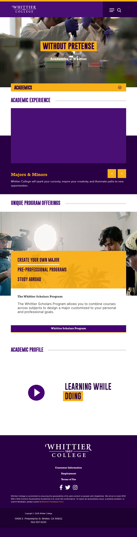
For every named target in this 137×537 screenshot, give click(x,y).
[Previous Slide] (112, 173)
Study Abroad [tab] (29, 279)
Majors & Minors (29, 175)
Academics (23, 87)
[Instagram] (75, 487)
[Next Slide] (122, 173)
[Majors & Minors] (68, 135)
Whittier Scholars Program (68, 328)
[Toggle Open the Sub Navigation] (117, 9)
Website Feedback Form (52, 502)
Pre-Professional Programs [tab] (42, 269)
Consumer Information (68, 468)
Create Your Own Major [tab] (38, 260)
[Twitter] (67, 487)
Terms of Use (68, 479)
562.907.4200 (38, 522)
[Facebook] (61, 487)
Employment (68, 473)
